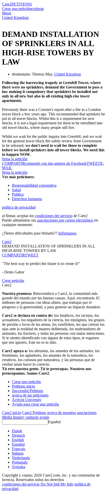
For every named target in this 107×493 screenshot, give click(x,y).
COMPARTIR (13, 255)
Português (20, 462)
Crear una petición (16, 8)
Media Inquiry (13, 417)
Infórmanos (67, 233)
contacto (32, 417)
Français (18, 449)
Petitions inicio (23, 386)
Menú (6, 13)
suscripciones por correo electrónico (65, 220)
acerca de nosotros (61, 413)
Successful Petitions (27, 391)
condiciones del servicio (53, 216)
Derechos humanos (27, 199)
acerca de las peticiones (30, 395)
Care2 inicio (11, 413)
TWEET (93, 163)
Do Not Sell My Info (57, 484)
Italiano (18, 453)
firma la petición (14, 159)
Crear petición (13, 280)
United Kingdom (15, 17)
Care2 (6, 4)
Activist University (27, 400)
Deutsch (18, 435)
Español (54, 422)
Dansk (17, 431)
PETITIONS (21, 4)
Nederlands (21, 458)
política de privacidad (19, 207)
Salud (16, 190)
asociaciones (87, 413)
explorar (37, 8)
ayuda (44, 417)
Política (18, 194)
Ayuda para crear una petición (35, 404)
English (18, 440)
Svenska (18, 467)
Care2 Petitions (34, 413)
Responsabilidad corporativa (34, 185)
